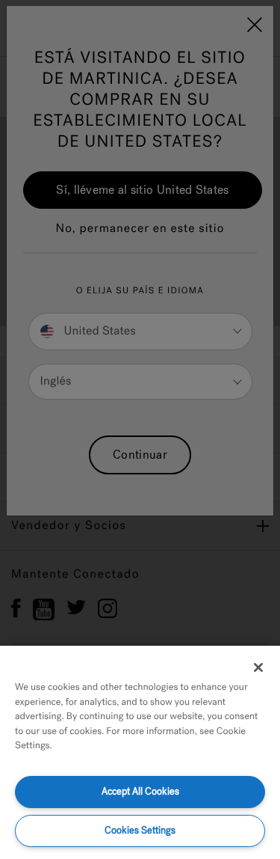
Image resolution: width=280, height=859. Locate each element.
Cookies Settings (140, 830)
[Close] (258, 667)
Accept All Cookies (140, 791)
